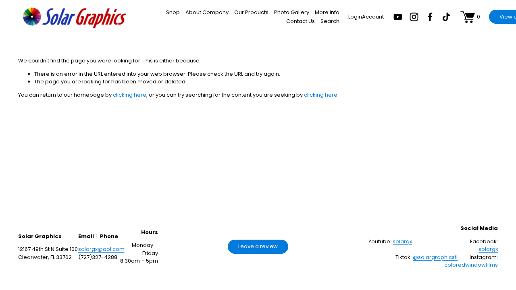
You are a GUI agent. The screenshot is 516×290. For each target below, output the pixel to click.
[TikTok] (446, 17)
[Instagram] (414, 17)
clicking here (129, 95)
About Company (207, 12)
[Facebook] (430, 17)
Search (329, 21)
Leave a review (258, 246)
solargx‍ (402, 241)
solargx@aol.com (101, 249)
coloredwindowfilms (471, 265)
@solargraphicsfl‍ (435, 257)
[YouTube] (398, 17)
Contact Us (300, 21)
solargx (488, 249)
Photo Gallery (291, 12)
